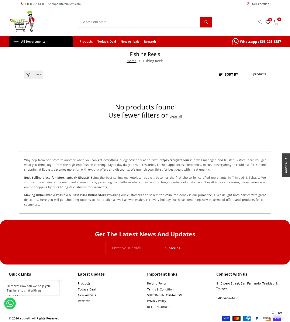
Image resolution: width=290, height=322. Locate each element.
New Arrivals (130, 41)
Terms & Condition (160, 289)
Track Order (17, 295)
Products (86, 41)
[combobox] (145, 22)
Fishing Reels (153, 61)
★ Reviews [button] (286, 165)
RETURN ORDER (158, 307)
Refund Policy (156, 283)
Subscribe (172, 248)
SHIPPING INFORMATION (164, 295)
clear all (176, 116)
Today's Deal (106, 41)
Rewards (150, 41)
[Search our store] (206, 22)
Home (132, 61)
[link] (256, 41)
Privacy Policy (156, 301)
